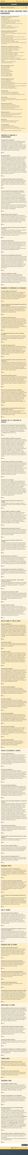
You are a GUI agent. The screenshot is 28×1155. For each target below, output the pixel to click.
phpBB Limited (9, 1086)
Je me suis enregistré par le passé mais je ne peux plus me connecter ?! (12, 24)
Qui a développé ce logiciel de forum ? (8, 125)
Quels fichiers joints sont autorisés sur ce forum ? (10, 120)
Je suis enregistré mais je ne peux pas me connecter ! (11, 21)
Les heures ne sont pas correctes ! (7, 35)
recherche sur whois (5, 1113)
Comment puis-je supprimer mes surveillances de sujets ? (11, 116)
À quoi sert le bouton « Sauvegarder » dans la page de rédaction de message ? (13, 60)
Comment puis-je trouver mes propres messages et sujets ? (12, 109)
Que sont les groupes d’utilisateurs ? (7, 82)
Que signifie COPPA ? (5, 18)
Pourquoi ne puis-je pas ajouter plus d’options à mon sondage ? (12, 52)
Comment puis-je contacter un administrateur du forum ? (11, 130)
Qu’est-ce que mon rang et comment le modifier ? (10, 41)
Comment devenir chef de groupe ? (7, 84)
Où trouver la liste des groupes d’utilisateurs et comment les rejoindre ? (14, 83)
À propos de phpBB (12, 1090)
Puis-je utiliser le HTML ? (5, 67)
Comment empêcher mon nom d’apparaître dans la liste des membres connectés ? (13, 34)
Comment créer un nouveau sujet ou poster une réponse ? (11, 47)
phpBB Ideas (13, 1099)
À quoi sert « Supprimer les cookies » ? (8, 28)
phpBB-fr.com (7, 1151)
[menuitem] (3, 1)
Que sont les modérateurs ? (6, 81)
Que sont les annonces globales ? (7, 71)
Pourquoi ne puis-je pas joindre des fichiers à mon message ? (12, 55)
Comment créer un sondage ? (6, 51)
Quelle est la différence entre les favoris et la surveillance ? (11, 113)
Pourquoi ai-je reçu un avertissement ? (8, 56)
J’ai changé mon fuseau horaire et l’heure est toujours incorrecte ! (13, 36)
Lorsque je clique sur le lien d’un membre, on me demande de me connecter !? (13, 43)
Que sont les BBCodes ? (5, 66)
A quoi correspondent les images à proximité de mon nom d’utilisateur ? (14, 39)
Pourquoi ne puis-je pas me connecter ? (8, 22)
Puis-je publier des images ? (6, 70)
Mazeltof (8, 1152)
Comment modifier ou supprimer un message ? (9, 48)
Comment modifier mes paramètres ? (8, 32)
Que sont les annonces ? (5, 72)
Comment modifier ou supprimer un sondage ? (9, 53)
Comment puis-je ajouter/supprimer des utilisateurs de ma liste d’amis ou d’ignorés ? (13, 100)
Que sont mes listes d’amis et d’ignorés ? (8, 98)
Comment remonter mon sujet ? (7, 62)
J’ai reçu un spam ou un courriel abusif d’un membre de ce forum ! (13, 94)
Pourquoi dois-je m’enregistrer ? (7, 17)
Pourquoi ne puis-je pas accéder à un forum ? (9, 54)
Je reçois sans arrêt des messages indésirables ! (10, 93)
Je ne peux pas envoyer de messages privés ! (9, 92)
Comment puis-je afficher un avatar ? (7, 40)
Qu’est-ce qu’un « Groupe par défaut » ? (8, 86)
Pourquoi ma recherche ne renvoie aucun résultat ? (10, 105)
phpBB (7, 354)
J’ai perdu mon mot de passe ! (6, 25)
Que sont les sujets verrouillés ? (7, 74)
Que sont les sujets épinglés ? (6, 73)
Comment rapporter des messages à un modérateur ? (11, 58)
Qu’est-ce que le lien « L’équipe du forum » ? (9, 88)
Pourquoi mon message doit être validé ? (8, 61)
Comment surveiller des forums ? (7, 115)
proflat (4, 1152)
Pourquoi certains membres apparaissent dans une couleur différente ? (14, 85)
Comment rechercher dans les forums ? (8, 104)
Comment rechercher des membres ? (8, 108)
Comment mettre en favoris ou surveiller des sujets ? (10, 114)
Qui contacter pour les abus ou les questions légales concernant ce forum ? (13, 129)
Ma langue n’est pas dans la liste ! (7, 37)
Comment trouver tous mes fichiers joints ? (9, 121)
